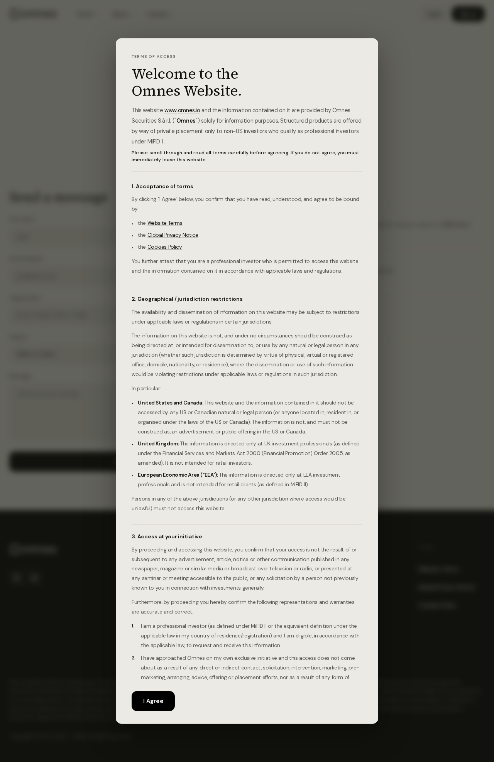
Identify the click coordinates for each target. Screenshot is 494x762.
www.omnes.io (182, 110)
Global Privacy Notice (172, 235)
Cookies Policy (164, 247)
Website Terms (165, 223)
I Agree (153, 701)
